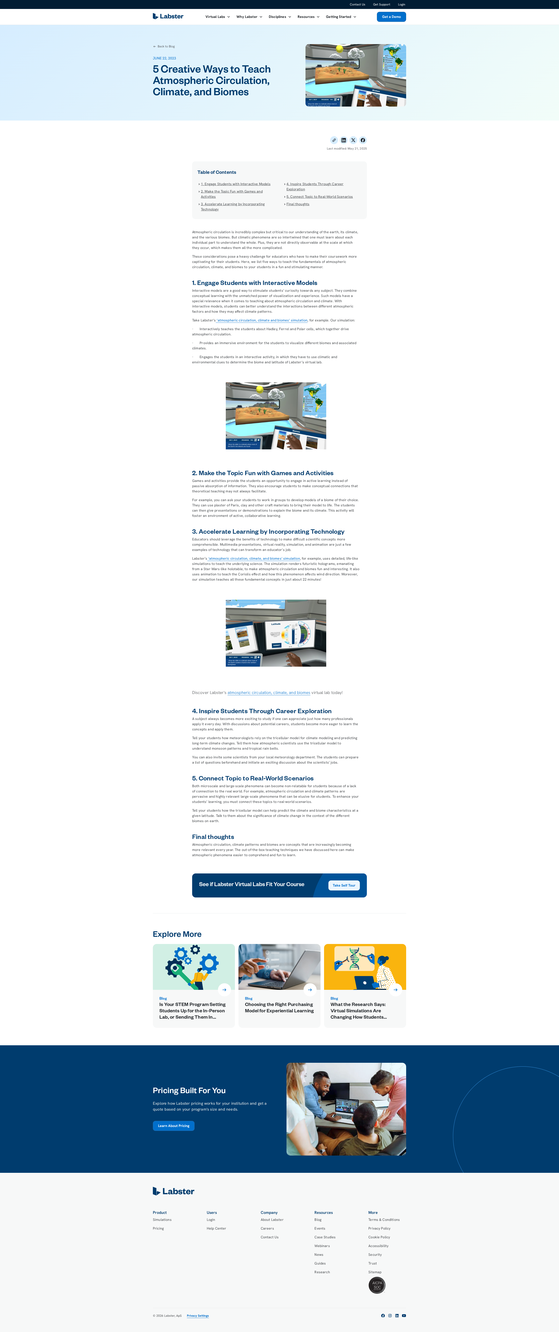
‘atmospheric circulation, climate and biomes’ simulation (261, 320)
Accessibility (378, 1246)
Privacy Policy (379, 1228)
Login (401, 4)
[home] (279, 1191)
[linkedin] (397, 1315)
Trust (372, 1263)
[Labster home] (169, 17)
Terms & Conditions (384, 1219)
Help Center (216, 1228)
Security (375, 1254)
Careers (267, 1228)
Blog (317, 1219)
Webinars (322, 1246)
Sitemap (374, 1272)
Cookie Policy (379, 1237)
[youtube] (404, 1315)
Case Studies (325, 1237)
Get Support (381, 4)
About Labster (272, 1219)
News (318, 1254)
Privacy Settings (198, 1316)
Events (319, 1228)
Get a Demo (391, 16)
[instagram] (390, 1315)
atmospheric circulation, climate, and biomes (269, 692)
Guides (320, 1263)
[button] (217, 17)
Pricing (158, 1228)
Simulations (162, 1219)
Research (322, 1272)
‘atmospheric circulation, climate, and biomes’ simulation (253, 558)
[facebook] (383, 1315)
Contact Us (357, 4)
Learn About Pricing (173, 1125)
